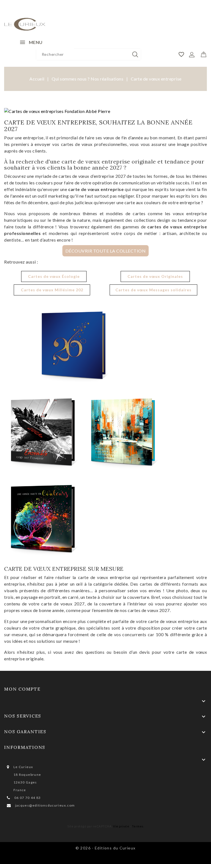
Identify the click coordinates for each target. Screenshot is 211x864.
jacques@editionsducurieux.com (45, 805)
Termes (138, 826)
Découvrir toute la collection (105, 250)
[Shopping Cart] (203, 53)
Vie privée (121, 826)
